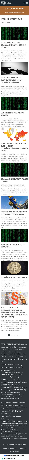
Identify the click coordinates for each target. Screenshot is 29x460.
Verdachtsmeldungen (7, 436)
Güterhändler (19, 367)
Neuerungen (24, 425)
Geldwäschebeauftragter (7, 362)
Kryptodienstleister (18, 374)
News (3, 379)
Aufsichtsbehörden (9, 344)
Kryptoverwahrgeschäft (5, 377)
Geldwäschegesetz (8, 368)
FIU (14, 359)
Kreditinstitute (11, 374)
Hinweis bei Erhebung (8, 458)
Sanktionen (17, 384)
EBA (20, 352)
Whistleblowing (4, 438)
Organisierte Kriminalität (13, 380)
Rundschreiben (4, 430)
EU (10, 408)
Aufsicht (2, 402)
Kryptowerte (3, 425)
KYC (17, 425)
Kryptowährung (14, 377)
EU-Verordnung (22, 354)
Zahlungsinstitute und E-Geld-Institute (10, 398)
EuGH (20, 408)
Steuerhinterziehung (15, 431)
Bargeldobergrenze (10, 405)
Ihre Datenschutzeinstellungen (15, 455)
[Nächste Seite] (20, 335)
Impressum (13, 448)
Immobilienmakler (6, 370)
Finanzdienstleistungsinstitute (19, 356)
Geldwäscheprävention (9, 421)
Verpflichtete (5, 392)
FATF (2, 356)
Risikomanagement (8, 385)
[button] (25, 3)
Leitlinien (20, 425)
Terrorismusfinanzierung (20, 387)
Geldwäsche (21, 359)
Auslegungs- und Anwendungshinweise (15, 402)
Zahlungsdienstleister (23, 438)
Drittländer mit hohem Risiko (10, 352)
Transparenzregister (6, 390)
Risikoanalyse (23, 382)
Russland (10, 429)
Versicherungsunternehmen (15, 392)
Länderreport (21, 377)
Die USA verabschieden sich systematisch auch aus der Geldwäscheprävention (11, 80)
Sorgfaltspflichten (7, 387)
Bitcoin (20, 347)
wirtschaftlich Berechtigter (13, 438)
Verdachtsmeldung (19, 390)
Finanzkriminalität (7, 359)
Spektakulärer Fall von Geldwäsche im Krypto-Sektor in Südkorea (13, 45)
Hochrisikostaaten (5, 423)
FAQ (22, 408)
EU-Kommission (14, 354)
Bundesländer (17, 405)
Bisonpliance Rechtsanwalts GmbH (16, 444)
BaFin (16, 347)
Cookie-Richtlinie (14, 451)
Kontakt (5, 448)
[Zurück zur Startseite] (6, 3)
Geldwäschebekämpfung (11, 364)
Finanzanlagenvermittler (9, 356)
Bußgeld (17, 349)
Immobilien (11, 423)
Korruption (16, 423)
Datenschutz (23, 448)
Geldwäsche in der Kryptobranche (14, 277)
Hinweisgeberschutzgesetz (22, 421)
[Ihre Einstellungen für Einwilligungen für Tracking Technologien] (2, 458)
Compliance (22, 349)
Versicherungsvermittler (6, 394)
